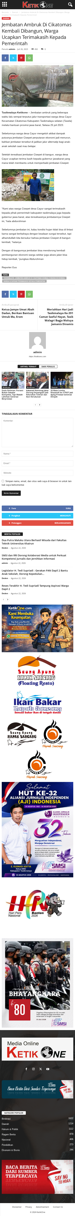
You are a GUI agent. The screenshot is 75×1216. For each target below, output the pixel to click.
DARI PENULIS (48, 366)
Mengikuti (65, 515)
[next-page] (39, 404)
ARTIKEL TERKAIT (28, 366)
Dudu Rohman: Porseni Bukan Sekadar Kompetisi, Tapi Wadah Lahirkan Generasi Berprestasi (12, 394)
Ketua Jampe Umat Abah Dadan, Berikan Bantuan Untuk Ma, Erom (18, 313)
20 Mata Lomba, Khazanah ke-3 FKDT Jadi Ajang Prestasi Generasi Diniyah (62, 393)
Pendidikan (7, 1145)
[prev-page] (35, 404)
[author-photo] (37, 340)
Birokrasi (6, 387)
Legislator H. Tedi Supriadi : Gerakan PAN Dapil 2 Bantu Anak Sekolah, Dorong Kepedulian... (35, 572)
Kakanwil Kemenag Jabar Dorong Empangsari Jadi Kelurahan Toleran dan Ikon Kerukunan (37, 393)
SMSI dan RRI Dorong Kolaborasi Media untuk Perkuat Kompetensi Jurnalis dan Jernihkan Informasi (34, 557)
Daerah (15, 12)
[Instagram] (34, 1069)
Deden (5, 548)
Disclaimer (16, 1207)
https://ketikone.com (37, 356)
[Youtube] (48, 1069)
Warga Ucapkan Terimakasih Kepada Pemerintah (24, 281)
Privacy (28, 1207)
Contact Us (58, 1207)
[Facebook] (5, 57)
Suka (68, 508)
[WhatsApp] (29, 57)
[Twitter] (13, 57)
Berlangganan (63, 523)
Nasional (6, 1139)
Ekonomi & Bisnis (11, 1150)
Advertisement (42, 1207)
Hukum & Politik (10, 1129)
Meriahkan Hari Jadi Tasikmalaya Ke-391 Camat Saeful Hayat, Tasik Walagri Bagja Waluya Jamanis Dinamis (56, 317)
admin (12, 49)
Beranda (5, 12)
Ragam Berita (9, 1134)
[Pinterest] (21, 57)
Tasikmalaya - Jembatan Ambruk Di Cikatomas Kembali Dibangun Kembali (34, 278)
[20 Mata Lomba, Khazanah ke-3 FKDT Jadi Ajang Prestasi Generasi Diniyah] (62, 380)
